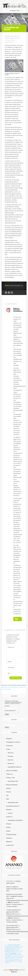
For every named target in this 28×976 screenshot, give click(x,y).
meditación (12, 957)
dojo (14, 949)
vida (5, 962)
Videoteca (9, 838)
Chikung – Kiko (10, 777)
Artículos (8, 824)
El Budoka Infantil (11, 834)
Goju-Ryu (10, 760)
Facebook (9, 292)
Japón (7, 954)
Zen (7, 795)
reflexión (11, 958)
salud (21, 958)
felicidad (21, 950)
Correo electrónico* (10, 710)
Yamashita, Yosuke (13, 933)
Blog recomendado (11, 784)
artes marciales (14, 945)
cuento (15, 948)
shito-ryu (18, 960)
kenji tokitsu (13, 956)
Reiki (7, 799)
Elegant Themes (13, 969)
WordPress (14, 971)
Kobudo (8, 792)
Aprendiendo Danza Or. (12, 806)
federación (16, 950)
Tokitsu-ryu (9, 774)
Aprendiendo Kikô (13, 781)
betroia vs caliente (11, 887)
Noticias (8, 788)
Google (6, 292)
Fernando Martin (9, 952)
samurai (6, 960)
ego (16, 949)
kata (8, 956)
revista (18, 958)
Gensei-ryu (11, 763)
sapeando (12, 960)
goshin (16, 952)
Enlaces (8, 827)
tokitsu (20, 961)
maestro (7, 957)
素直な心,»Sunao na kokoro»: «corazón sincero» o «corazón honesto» (14, 904)
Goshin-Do (9, 816)
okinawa (20, 957)
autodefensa (7, 946)
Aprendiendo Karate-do (14, 767)
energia (11, 950)
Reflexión (9, 809)
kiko (19, 956)
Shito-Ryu (10, 753)
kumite (21, 956)
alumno (6, 945)
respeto (14, 958)
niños (16, 957)
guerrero (19, 952)
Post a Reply (16, 619)
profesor (7, 958)
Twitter (12, 292)
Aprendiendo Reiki (13, 802)
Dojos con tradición (11, 770)
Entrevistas (9, 745)
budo (12, 946)
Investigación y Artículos (13, 742)
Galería (8, 831)
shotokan (8, 961)
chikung (17, 946)
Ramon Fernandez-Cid (12, 37)
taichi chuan (16, 961)
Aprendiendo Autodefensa (15, 820)
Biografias (9, 738)
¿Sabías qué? (10, 845)
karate (13, 953)
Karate (8, 749)
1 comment (11, 41)
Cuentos (10, 813)
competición (9, 948)
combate (21, 946)
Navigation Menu (15, 10)
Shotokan (10, 756)
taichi (12, 961)
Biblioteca (9, 841)
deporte (11, 949)
